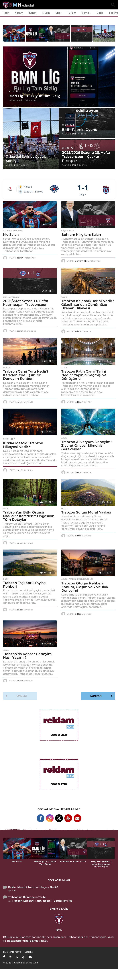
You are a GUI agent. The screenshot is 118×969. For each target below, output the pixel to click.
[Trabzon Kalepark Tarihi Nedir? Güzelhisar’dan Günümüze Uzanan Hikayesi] (88, 281)
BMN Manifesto (12, 952)
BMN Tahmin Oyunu (79, 130)
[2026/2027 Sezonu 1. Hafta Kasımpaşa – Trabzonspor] (30, 281)
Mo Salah (11, 235)
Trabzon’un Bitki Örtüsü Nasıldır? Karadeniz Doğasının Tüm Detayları (28, 516)
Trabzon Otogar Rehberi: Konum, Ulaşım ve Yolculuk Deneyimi (84, 587)
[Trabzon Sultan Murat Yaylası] (88, 492)
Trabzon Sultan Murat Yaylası (86, 512)
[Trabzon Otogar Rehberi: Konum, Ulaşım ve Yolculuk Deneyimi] (88, 563)
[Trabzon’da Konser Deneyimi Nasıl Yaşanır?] (30, 633)
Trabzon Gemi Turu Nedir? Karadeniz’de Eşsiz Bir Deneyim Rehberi (25, 375)
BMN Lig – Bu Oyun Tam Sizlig (35, 96)
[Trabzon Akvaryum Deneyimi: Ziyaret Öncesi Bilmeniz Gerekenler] (88, 422)
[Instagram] (50, 818)
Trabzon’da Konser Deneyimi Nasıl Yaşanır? (28, 656)
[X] (59, 818)
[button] (113, 5)
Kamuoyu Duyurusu (13, 231)
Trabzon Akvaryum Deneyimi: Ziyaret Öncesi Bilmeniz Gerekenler (86, 445)
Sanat (32, 12)
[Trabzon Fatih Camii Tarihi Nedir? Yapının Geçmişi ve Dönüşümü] (88, 351)
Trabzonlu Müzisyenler (81, 579)
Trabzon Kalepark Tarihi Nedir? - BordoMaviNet (42, 900)
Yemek (86, 12)
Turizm (71, 12)
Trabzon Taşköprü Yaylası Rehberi (24, 585)
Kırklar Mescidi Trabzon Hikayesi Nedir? (23, 445)
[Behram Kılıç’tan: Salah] (88, 214)
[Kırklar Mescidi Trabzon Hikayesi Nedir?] (30, 422)
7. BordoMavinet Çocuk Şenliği (26, 158)
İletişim (28, 952)
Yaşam (19, 12)
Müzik (46, 12)
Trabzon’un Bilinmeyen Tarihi (27, 897)
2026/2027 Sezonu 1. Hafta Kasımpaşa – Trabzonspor (25, 303)
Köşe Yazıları (68, 231)
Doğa (99, 12)
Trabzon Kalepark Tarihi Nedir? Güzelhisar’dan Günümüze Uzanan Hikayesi (87, 304)
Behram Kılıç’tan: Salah (81, 235)
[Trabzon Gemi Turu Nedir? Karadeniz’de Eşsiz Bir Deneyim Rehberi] (30, 351)
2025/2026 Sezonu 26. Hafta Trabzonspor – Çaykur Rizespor (86, 156)
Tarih (6, 12)
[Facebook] (40, 818)
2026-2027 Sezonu (11, 297)
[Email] (77, 818)
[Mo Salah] (30, 214)
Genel (64, 438)
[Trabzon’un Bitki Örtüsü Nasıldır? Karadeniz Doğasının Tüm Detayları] (30, 492)
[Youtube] (68, 818)
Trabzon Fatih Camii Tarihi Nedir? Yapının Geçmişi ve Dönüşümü (83, 375)
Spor (58, 12)
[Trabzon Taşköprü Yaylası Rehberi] (30, 563)
